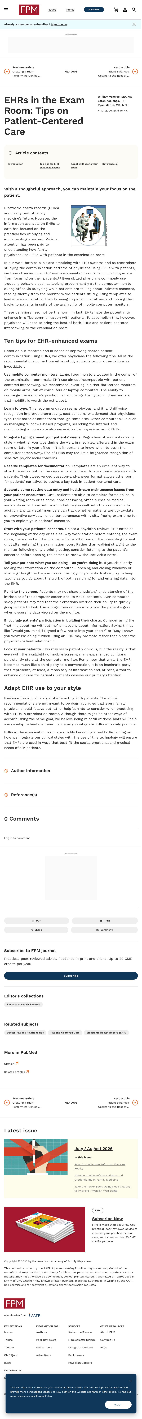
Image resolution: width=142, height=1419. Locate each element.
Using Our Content (80, 1347)
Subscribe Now (107, 1218)
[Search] (134, 10)
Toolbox (9, 1347)
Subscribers (44, 1347)
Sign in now (59, 24)
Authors (41, 1332)
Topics (70, 9)
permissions (18, 1285)
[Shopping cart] (116, 10)
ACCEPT (118, 1404)
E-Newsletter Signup (82, 1339)
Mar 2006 (71, 71)
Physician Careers (80, 1362)
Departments (13, 1370)
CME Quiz (10, 1355)
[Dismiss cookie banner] (130, 1381)
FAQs (103, 1347)
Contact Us (107, 1339)
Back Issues (76, 1355)
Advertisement (71, 35)
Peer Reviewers (46, 1339)
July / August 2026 (93, 1148)
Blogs (7, 1362)
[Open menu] (6, 10)
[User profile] (125, 10)
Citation (9, 1063)
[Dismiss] (134, 24)
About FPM (107, 1332)
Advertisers (43, 1355)
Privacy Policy (44, 1396)
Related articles (14, 1072)
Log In (8, 838)
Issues (52, 9)
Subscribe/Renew (80, 1332)
